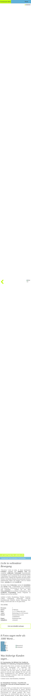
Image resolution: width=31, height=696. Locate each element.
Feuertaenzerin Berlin (5, 1)
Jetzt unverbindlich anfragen (16, 626)
